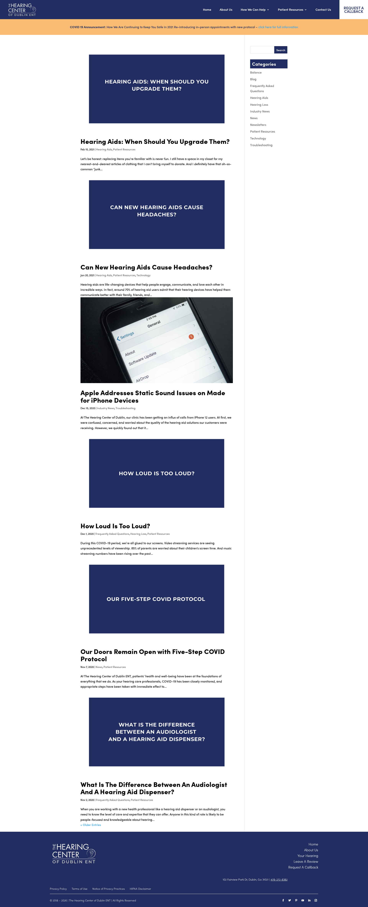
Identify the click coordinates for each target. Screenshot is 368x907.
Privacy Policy (58, 889)
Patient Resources (124, 149)
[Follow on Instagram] (315, 900)
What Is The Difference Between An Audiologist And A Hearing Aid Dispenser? (153, 787)
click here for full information (278, 27)
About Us (226, 9)
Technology (143, 275)
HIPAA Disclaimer (140, 889)
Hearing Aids (104, 149)
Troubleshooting (126, 408)
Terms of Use (79, 889)
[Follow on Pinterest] (296, 900)
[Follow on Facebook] (283, 900)
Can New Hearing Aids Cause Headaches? (146, 267)
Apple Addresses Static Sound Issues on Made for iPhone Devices (152, 396)
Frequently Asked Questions (112, 534)
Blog (253, 79)
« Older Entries (90, 825)
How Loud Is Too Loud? (115, 525)
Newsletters (258, 124)
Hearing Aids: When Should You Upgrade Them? (155, 141)
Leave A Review (306, 861)
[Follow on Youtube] (302, 900)
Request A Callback (303, 867)
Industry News (105, 408)
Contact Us (323, 9)
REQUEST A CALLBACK (354, 9)
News (99, 667)
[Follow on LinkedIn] (309, 900)
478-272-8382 (279, 879)
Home (207, 9)
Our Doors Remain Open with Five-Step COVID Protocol (152, 655)
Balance (256, 72)
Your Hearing (307, 855)
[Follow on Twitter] (289, 900)
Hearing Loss (138, 534)
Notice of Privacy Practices (108, 889)
